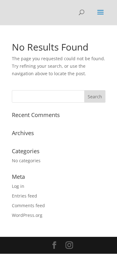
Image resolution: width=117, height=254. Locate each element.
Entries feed (24, 196)
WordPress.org (27, 215)
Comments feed (28, 205)
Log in (18, 186)
